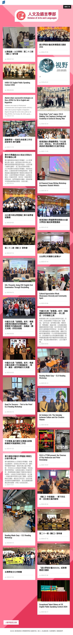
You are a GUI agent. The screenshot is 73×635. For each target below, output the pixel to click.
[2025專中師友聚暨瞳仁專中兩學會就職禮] (19, 200)
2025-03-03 (10, 333)
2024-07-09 (44, 575)
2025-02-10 (10, 412)
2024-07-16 (44, 539)
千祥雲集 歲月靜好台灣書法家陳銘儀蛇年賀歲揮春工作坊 (18, 442)
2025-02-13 (44, 383)
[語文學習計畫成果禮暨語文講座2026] (53, 34)
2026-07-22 (10, 59)
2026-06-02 (10, 90)
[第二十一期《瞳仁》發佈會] (53, 520)
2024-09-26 (44, 504)
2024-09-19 (10, 543)
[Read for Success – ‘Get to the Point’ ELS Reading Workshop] (19, 389)
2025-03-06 (44, 303)
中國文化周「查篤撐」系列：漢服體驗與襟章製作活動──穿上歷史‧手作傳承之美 (53, 313)
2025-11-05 (44, 151)
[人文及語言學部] (36, 21)
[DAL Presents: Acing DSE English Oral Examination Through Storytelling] (19, 270)
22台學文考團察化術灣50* (50, 256)
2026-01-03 (10, 116)
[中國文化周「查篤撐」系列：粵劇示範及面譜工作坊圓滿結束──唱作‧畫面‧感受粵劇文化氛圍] (19, 349)
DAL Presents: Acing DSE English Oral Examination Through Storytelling (19, 286)
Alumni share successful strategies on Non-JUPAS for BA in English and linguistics (19, 100)
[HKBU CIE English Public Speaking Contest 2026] (19, 72)
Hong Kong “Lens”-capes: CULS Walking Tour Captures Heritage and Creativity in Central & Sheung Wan (52, 116)
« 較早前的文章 (11, 623)
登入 (39, 631)
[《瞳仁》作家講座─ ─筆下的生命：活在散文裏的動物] (53, 482)
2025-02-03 (44, 425)
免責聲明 (52, 631)
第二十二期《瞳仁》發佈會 (16, 248)
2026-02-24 (44, 124)
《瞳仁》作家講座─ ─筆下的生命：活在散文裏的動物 (52, 498)
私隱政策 (45, 631)
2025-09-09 (10, 222)
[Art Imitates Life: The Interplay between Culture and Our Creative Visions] (53, 400)
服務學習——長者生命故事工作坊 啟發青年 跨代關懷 (18, 141)
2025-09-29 (10, 183)
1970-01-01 (44, 82)
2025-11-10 (10, 147)
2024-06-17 (44, 612)
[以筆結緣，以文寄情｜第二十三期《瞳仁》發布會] (19, 38)
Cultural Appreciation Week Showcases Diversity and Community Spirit (53, 296)
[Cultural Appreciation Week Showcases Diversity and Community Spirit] (53, 279)
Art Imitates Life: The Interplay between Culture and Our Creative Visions (51, 417)
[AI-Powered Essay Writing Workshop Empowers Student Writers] (53, 168)
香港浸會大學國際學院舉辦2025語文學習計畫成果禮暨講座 (53, 221)
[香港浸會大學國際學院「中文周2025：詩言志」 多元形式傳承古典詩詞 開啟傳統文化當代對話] (53, 134)
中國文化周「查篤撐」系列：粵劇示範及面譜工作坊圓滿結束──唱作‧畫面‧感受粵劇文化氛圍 (19, 365)
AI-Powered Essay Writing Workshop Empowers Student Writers (52, 184)
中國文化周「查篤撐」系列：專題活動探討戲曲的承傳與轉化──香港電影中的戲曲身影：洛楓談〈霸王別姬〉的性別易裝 (19, 325)
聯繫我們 (60, 631)
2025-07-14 (44, 262)
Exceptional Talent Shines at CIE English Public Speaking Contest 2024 (53, 605)
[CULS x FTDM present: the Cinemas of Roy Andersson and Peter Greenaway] (53, 441)
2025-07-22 (44, 227)
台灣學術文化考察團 (13, 572)
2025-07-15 (10, 253)
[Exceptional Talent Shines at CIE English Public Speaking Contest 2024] (53, 590)
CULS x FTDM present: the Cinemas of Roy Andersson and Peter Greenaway (52, 457)
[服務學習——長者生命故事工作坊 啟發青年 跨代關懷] (19, 129)
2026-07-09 (44, 52)
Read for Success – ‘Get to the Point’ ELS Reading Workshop (19, 405)
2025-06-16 (10, 292)
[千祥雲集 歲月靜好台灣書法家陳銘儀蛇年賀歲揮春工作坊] (19, 427)
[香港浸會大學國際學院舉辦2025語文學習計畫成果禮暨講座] (53, 206)
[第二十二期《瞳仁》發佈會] (19, 236)
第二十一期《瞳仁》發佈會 (50, 533)
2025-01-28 (10, 448)
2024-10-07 (44, 465)
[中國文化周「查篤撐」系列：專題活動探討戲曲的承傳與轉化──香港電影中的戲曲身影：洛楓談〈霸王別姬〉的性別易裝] (19, 308)
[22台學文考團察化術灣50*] (53, 242)
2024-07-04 (10, 577)
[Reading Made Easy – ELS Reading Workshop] (53, 361)
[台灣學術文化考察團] (19, 558)
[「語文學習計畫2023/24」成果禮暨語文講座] (53, 554)
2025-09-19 (44, 190)
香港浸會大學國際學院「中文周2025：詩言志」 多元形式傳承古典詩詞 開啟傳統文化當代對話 (52, 144)
